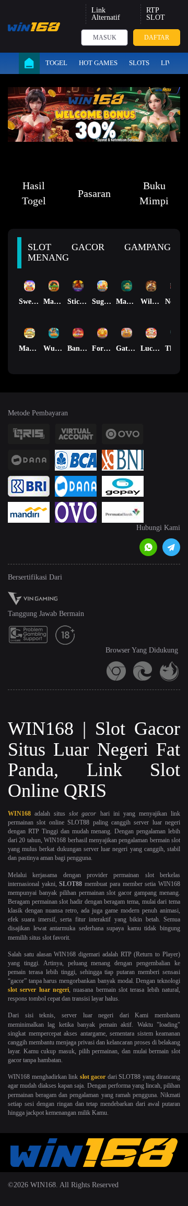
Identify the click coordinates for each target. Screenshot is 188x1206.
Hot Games (98, 63)
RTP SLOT (155, 13)
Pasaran (94, 193)
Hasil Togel (34, 193)
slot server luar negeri (38, 989)
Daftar (156, 37)
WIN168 (19, 813)
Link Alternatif (105, 13)
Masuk (104, 37)
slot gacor (93, 1076)
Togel (56, 63)
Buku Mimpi (154, 193)
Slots (139, 63)
